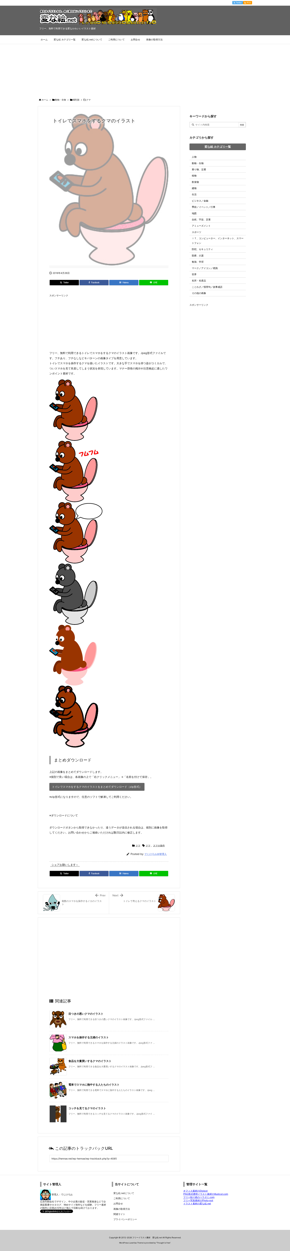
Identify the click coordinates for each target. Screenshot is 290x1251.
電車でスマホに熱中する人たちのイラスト (93, 1084)
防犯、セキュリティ (202, 249)
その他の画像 (199, 293)
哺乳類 (76, 99)
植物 (194, 175)
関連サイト (119, 1214)
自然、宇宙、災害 (201, 219)
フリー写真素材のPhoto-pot (198, 1200)
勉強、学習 (198, 261)
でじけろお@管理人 (155, 854)
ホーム (45, 99)
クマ (88, 99)
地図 (194, 213)
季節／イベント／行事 (203, 206)
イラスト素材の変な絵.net (197, 1203)
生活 (194, 194)
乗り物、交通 (199, 169)
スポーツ (196, 232)
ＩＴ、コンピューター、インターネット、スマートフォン (218, 240)
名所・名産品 (199, 280)
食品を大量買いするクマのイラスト (89, 1061)
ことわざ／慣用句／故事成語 (207, 286)
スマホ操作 (159, 845)
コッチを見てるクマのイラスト (87, 1108)
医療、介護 (198, 255)
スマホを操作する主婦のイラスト (88, 1037)
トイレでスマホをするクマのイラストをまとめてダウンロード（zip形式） (97, 786)
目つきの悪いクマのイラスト (85, 1013)
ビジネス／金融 (200, 200)
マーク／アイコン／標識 (205, 268)
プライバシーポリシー (125, 1219)
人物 (194, 156)
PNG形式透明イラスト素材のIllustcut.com (205, 1194)
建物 (194, 188)
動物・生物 (60, 99)
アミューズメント (201, 225)
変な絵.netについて (123, 1193)
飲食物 (195, 182)
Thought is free (163, 1243)
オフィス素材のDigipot (195, 1190)
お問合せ (118, 1203)
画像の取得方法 (121, 1208)
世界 (194, 274)
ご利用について (121, 1198)
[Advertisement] (145, 69)
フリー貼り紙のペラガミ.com (198, 1197)
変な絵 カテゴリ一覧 (218, 146)
